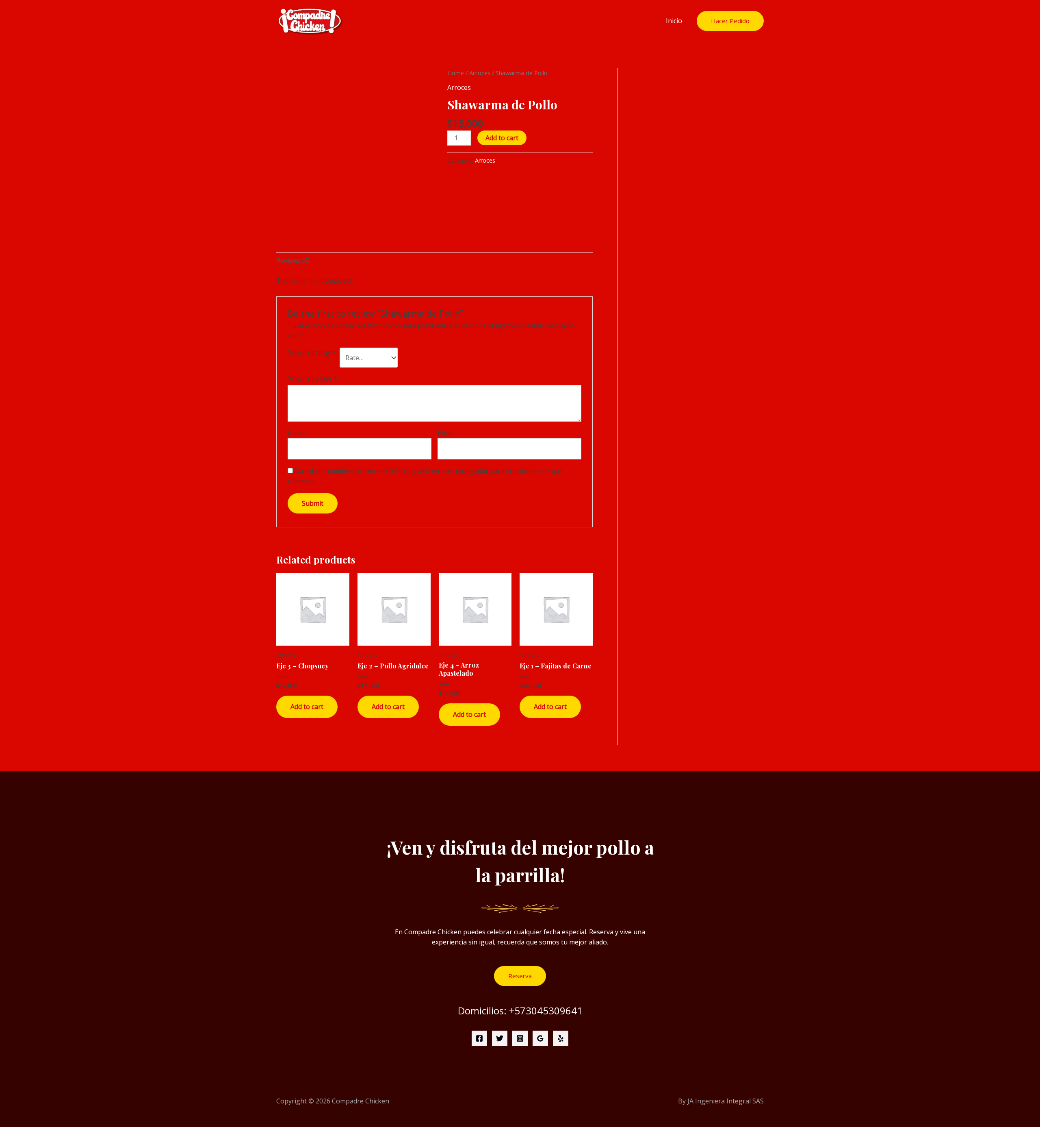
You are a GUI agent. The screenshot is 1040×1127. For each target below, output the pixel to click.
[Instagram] (520, 1038)
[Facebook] (479, 1038)
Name (299, 433)
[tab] (293, 261)
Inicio (674, 20)
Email (448, 433)
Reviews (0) (293, 260)
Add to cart (501, 137)
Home (455, 73)
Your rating (312, 353)
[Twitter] (499, 1038)
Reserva (520, 976)
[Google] (540, 1038)
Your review (313, 378)
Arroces (479, 73)
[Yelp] (560, 1038)
